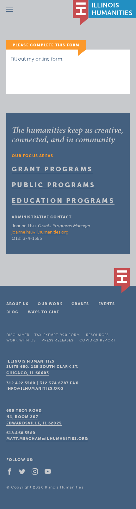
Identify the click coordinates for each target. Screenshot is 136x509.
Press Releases (57, 340)
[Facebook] (12, 473)
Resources (97, 335)
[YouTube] (50, 473)
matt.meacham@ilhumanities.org (47, 438)
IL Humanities (104, 12)
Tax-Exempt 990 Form (57, 335)
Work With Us (21, 340)
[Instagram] (37, 473)
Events (106, 304)
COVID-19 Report (97, 340)
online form (48, 59)
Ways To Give (43, 312)
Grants (80, 304)
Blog (12, 312)
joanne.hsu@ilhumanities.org (40, 232)
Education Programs (63, 200)
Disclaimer (18, 335)
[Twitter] (24, 473)
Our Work (50, 304)
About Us (17, 304)
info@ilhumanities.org (35, 388)
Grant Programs (52, 169)
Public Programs (53, 185)
